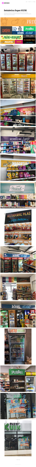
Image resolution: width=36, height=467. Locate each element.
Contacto (29, 1)
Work (26, 1)
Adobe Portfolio (19, 464)
